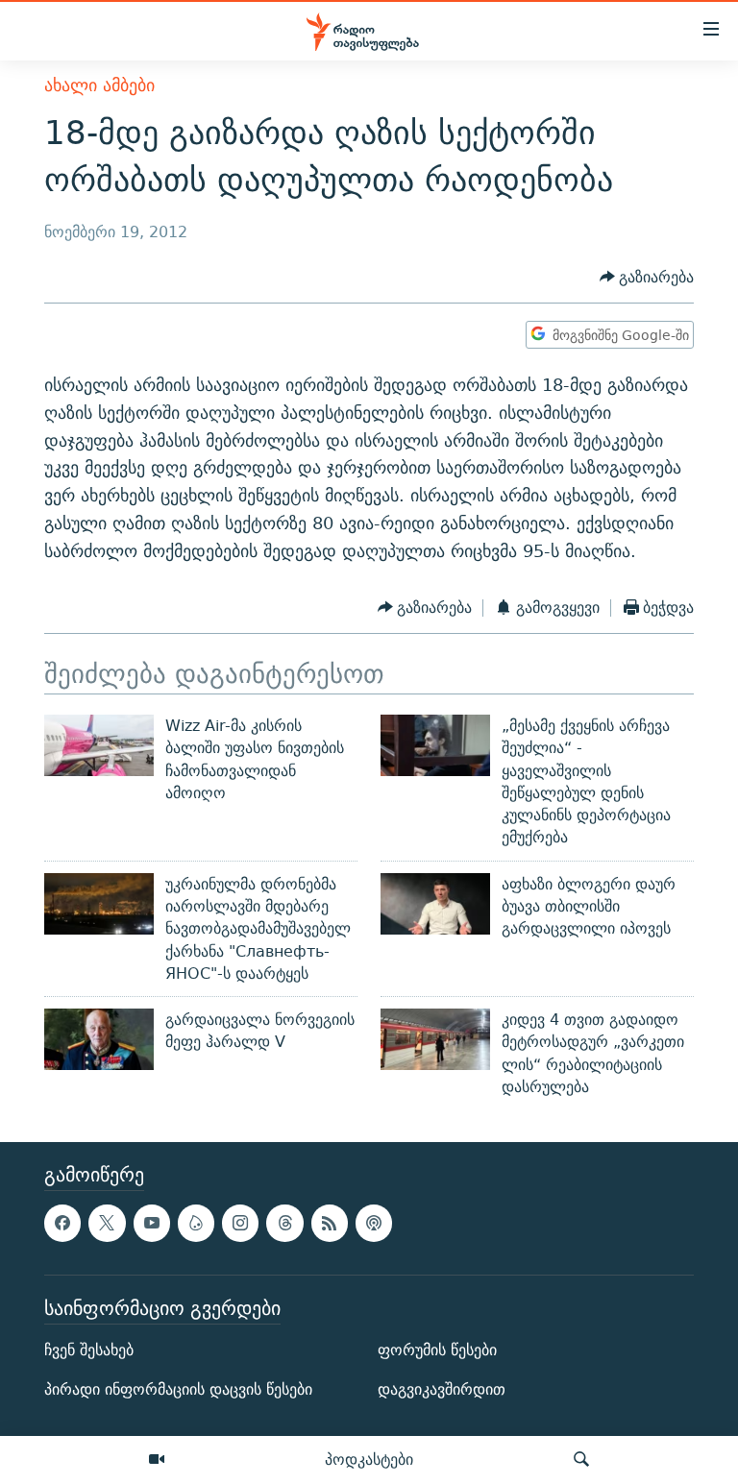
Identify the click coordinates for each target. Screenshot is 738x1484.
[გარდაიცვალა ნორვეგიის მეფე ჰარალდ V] (99, 1039)
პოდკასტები (369, 1459)
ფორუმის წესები (437, 1350)
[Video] (156, 1460)
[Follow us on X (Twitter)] (106, 1223)
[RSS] (329, 1223)
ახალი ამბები (99, 85)
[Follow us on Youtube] (152, 1223)
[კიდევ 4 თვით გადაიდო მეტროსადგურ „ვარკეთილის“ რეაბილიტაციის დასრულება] (435, 1039)
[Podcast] (374, 1223)
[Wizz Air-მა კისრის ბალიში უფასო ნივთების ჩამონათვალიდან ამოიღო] (99, 745)
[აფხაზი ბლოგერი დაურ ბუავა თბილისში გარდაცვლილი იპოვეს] (435, 904)
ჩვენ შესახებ (89, 1350)
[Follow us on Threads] (284, 1223)
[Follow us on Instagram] (240, 1223)
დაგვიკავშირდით (441, 1390)
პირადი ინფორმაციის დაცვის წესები (178, 1390)
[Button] (647, 277)
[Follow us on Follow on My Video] (196, 1223)
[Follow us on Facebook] (62, 1223)
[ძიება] (581, 1460)
